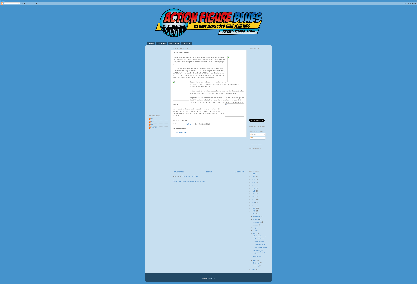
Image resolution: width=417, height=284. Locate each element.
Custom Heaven (258, 241)
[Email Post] (196, 124)
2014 (254, 194)
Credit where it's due (260, 247)
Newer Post (178, 172)
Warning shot (257, 256)
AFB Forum (161, 43)
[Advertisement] (208, 153)
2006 (254, 269)
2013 (254, 197)
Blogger (212, 278)
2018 (254, 182)
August (256, 225)
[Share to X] (204, 124)
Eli (152, 118)
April (255, 260)
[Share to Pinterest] (208, 124)
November (257, 216)
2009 (254, 208)
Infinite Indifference (259, 236)
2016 (254, 188)
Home (151, 43)
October (256, 219)
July (254, 228)
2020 (254, 177)
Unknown (154, 127)
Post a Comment (181, 132)
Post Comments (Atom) (190, 176)
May (255, 233)
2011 (253, 202)
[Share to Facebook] (206, 124)
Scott (152, 124)
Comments (256, 138)
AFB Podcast (174, 43)
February (256, 263)
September (257, 222)
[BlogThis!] (202, 124)
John (152, 121)
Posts (254, 134)
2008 (254, 211)
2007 (254, 214)
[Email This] (200, 124)
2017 (254, 185)
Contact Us (187, 43)
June (255, 230)
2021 (254, 174)
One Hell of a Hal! (259, 244)
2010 (254, 205)
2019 (254, 179)
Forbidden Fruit (258, 239)
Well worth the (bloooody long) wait (259, 252)
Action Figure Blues (253, 144)
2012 (254, 199)
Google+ (3, 1)
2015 (254, 191)
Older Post (239, 172)
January (256, 266)
